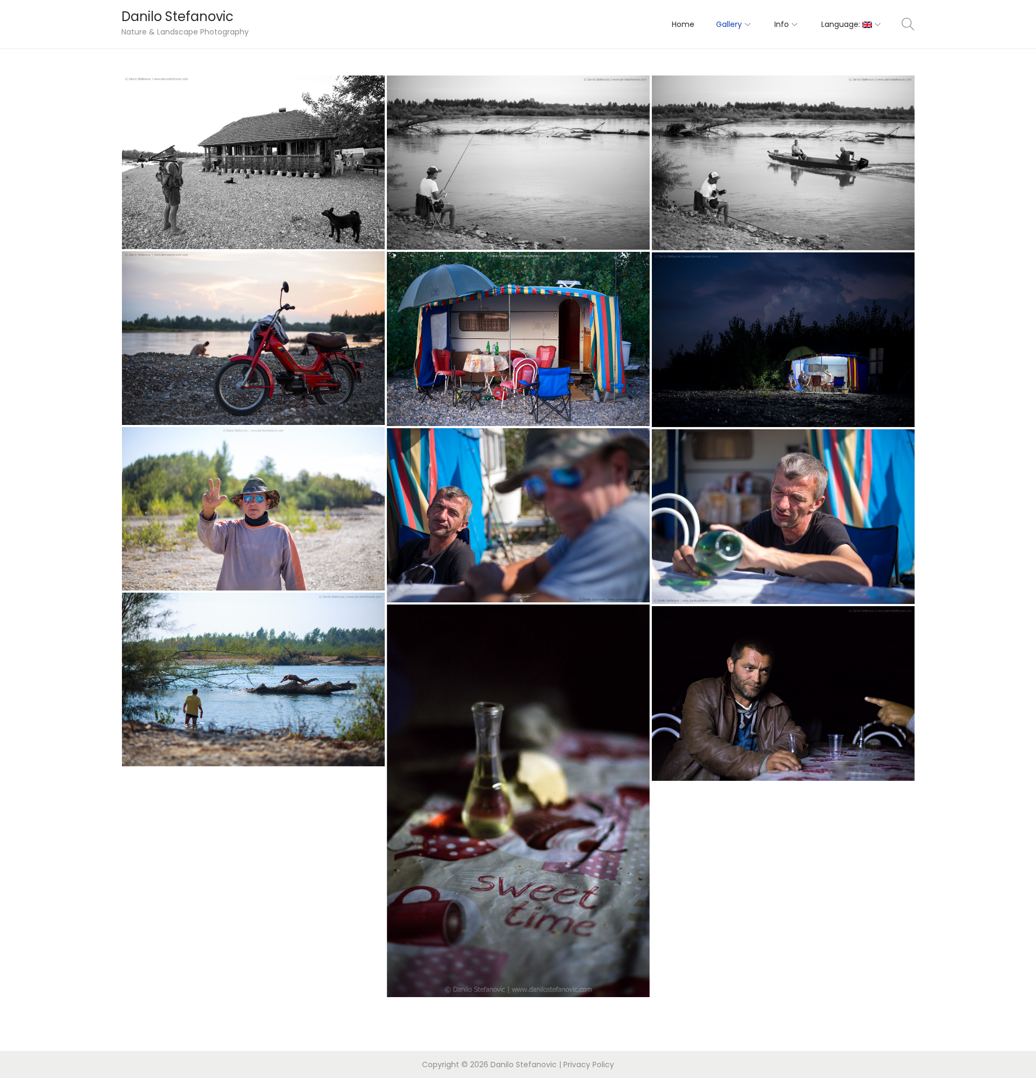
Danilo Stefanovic (177, 16)
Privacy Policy (588, 1064)
